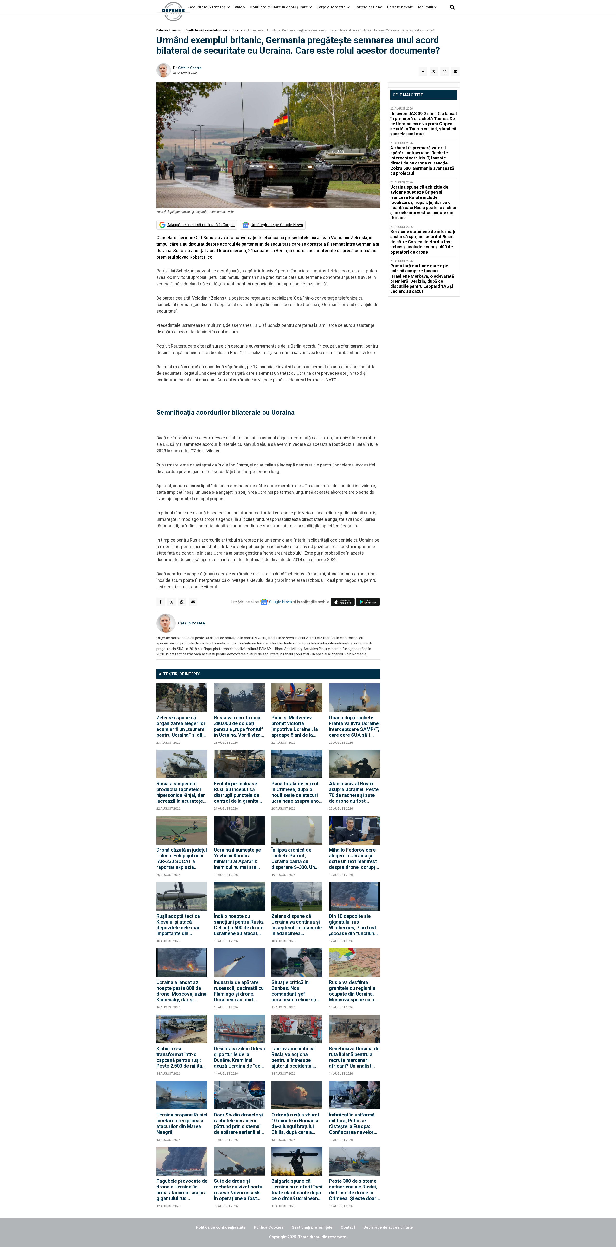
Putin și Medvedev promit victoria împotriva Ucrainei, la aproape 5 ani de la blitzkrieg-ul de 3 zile (294, 726)
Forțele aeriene (368, 7)
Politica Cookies (268, 1227)
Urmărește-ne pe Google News (277, 225)
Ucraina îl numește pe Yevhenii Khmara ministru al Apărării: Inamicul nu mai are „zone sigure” (237, 858)
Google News (280, 601)
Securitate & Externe (207, 7)
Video (240, 7)
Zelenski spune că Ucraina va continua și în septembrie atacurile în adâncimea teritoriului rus (296, 924)
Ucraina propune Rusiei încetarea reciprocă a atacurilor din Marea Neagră (181, 1123)
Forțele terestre (331, 7)
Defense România (168, 30)
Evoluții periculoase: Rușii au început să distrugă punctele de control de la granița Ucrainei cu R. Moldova (239, 792)
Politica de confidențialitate (221, 1227)
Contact (348, 1227)
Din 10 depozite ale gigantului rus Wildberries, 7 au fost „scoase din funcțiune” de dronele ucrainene (354, 924)
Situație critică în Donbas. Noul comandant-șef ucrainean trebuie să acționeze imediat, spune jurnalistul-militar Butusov (293, 991)
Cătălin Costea (190, 68)
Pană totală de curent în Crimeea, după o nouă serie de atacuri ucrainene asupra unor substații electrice (296, 792)
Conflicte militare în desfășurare (279, 7)
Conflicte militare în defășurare (206, 30)
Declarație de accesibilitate (388, 1227)
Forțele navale (400, 7)
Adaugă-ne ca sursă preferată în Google (201, 225)
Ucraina (237, 30)
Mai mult (426, 7)
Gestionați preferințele (312, 1227)
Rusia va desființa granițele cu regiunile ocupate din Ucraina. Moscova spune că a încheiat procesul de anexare (352, 991)
